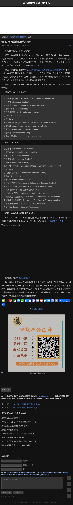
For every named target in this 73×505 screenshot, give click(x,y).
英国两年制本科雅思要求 (10, 418)
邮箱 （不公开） (30, 465)
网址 (25, 469)
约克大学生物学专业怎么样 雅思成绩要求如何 (18, 422)
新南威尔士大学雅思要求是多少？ (15, 426)
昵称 (25, 461)
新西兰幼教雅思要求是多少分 (12, 438)
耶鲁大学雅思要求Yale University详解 (16, 445)
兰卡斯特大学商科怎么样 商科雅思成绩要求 (17, 434)
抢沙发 (69, 45)
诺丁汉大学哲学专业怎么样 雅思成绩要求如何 (18, 441)
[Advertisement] (36, 20)
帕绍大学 (6, 389)
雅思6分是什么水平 (57, 221)
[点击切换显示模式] (69, 478)
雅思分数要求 (21, 37)
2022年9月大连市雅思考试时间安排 (23, 408)
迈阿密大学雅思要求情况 (10, 430)
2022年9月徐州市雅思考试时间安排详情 (25, 404)
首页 (12, 37)
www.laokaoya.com (46, 396)
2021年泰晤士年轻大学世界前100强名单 (45, 70)
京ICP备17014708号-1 (50, 502)
